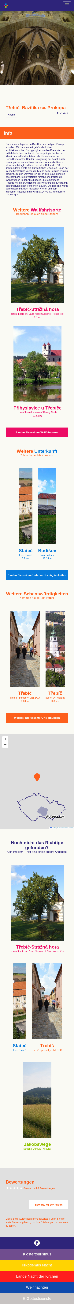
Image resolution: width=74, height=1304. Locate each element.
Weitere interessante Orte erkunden (37, 717)
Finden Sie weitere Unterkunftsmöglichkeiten (37, 575)
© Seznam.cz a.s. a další (65, 828)
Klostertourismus (37, 1254)
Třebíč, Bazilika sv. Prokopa (36, 107)
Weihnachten (37, 1287)
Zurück (63, 113)
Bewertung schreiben (49, 1204)
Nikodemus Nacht (37, 1265)
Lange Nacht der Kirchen (37, 1276)
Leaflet (54, 828)
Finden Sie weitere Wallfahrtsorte (37, 432)
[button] (37, 777)
